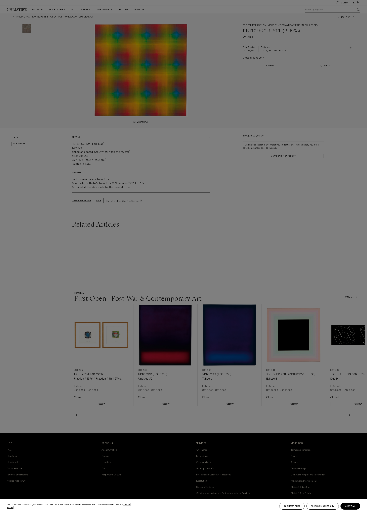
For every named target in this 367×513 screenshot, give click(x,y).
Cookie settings (292, 506)
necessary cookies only (322, 506)
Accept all (350, 506)
